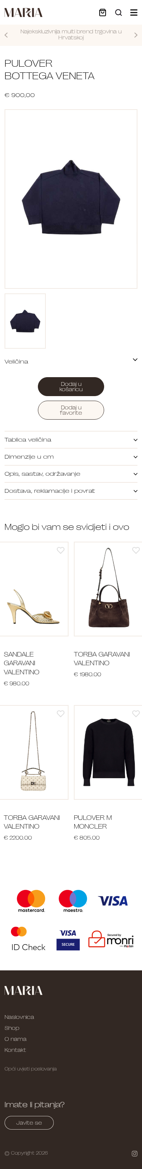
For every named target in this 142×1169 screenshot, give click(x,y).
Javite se (29, 1123)
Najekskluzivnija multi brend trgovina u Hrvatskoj (71, 34)
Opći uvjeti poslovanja (31, 1069)
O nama (16, 1039)
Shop (12, 1028)
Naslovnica (19, 1017)
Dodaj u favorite (71, 410)
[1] (61, 550)
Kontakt (15, 1050)
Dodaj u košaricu (71, 386)
